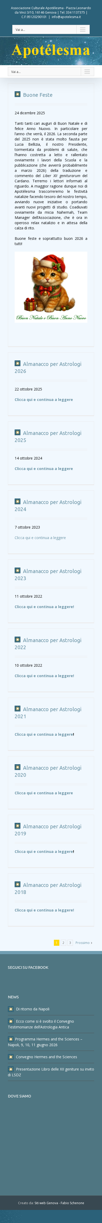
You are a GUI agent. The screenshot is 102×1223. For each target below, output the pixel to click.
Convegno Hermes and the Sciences (46, 1056)
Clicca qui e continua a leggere (44, 399)
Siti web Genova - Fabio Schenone (59, 1203)
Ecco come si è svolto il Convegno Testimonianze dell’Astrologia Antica (41, 1024)
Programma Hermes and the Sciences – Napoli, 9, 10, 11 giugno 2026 (45, 1042)
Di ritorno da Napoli (32, 1008)
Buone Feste (37, 95)
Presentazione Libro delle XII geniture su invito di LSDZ (51, 1072)
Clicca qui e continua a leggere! (44, 606)
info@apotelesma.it (66, 17)
